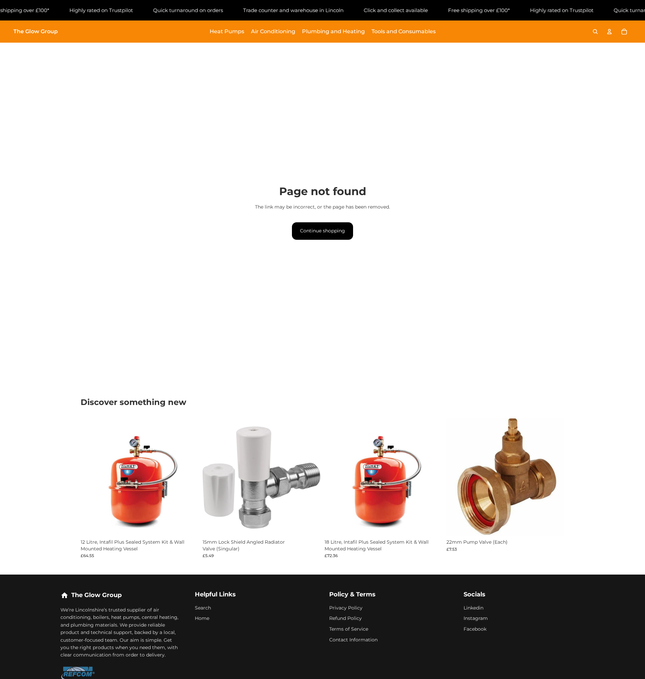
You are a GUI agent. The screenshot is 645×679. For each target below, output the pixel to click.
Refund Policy (345, 618)
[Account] (609, 31)
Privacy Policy (345, 608)
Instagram (476, 618)
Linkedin (473, 608)
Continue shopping (322, 231)
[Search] (595, 31)
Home (202, 618)
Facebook (475, 629)
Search (203, 608)
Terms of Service (348, 629)
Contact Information (353, 640)
